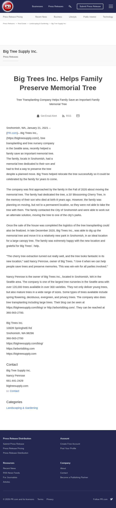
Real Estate (22, 23)
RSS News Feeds (11, 473)
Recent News (9, 468)
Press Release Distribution (15, 453)
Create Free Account (70, 444)
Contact (14, 391)
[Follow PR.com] (110, 499)
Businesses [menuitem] (37, 6)
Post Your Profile (68, 448)
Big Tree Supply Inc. (58, 23)
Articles (6, 482)
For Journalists (10, 477)
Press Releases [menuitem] (55, 6)
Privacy (50, 499)
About (63, 468)
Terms (40, 499)
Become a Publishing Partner (74, 477)
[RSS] (64, 116)
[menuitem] (70, 6)
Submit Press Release (90, 6)
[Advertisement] (58, 35)
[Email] (78, 116)
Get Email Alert (49, 116)
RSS (68, 116)
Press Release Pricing (13, 448)
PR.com (12, 133)
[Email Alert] (38, 116)
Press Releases (9, 23)
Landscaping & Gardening (38, 23)
